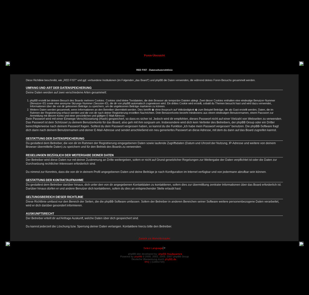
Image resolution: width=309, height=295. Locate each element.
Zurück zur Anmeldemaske (154, 238)
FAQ (147, 261)
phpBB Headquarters (170, 254)
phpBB (138, 256)
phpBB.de (170, 259)
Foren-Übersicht (154, 55)
